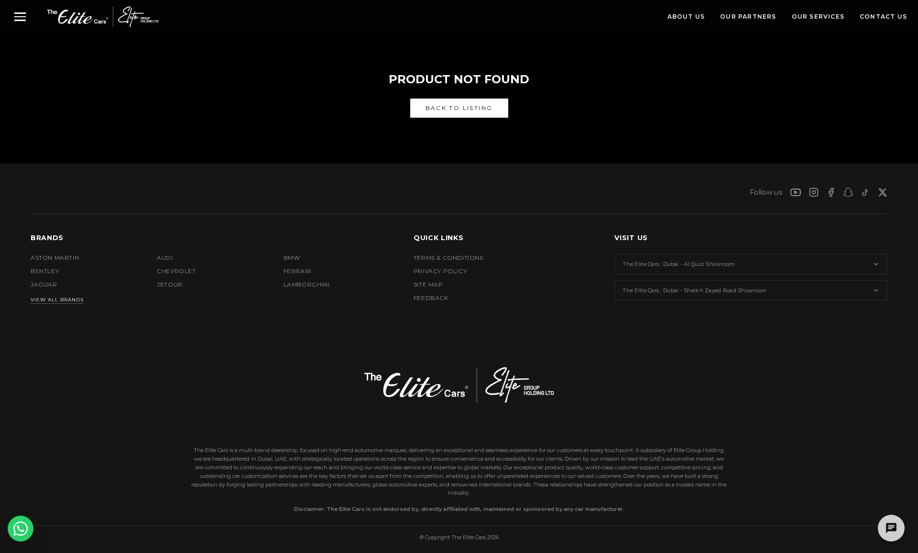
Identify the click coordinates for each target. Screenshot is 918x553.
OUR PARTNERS (748, 16)
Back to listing (459, 107)
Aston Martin (55, 257)
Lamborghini (307, 284)
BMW (292, 257)
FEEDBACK (431, 297)
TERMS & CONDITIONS (448, 257)
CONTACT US (883, 16)
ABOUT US (686, 16)
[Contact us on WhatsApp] (20, 529)
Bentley (45, 271)
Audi (165, 257)
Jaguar (44, 284)
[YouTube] (795, 192)
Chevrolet (176, 271)
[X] (882, 192)
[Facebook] (831, 192)
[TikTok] (865, 192)
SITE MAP (428, 284)
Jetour (170, 284)
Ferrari (297, 271)
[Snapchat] (848, 192)
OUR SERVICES (818, 16)
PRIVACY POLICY (440, 271)
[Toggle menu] (20, 16)
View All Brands (57, 300)
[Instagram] (814, 192)
